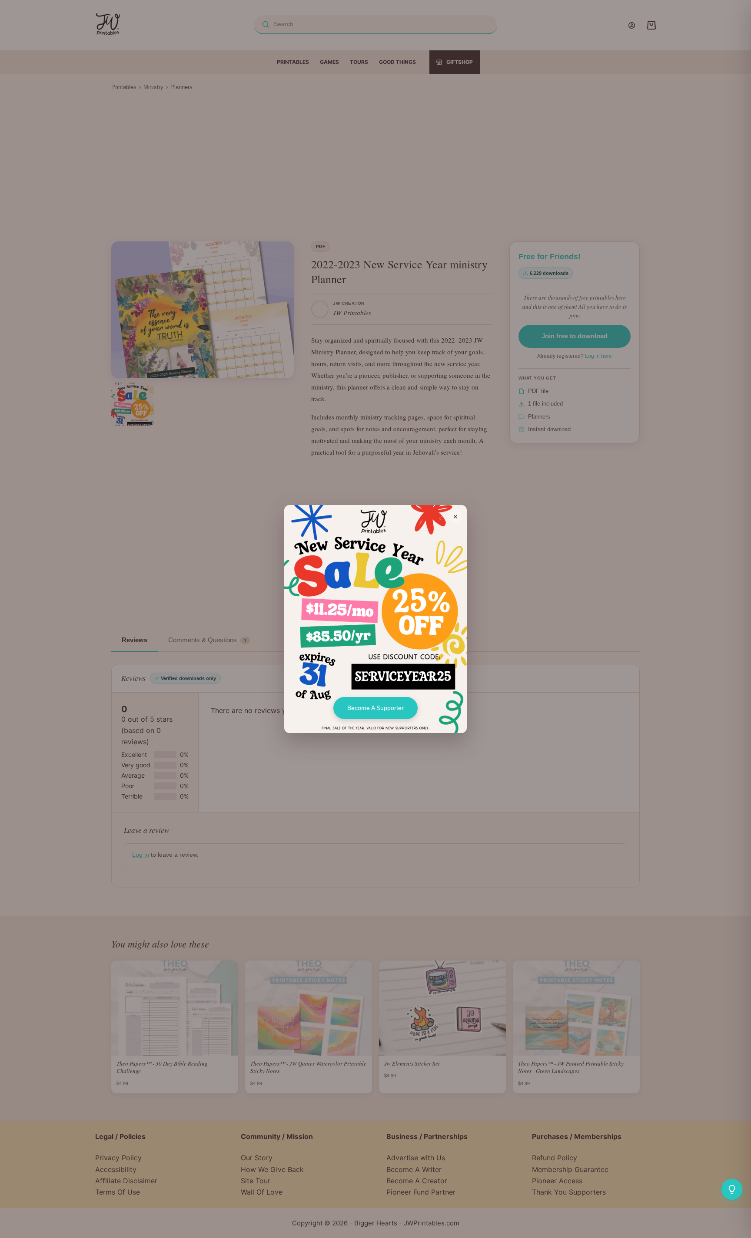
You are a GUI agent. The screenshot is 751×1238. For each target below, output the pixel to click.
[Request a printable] (731, 1189)
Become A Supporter (375, 707)
